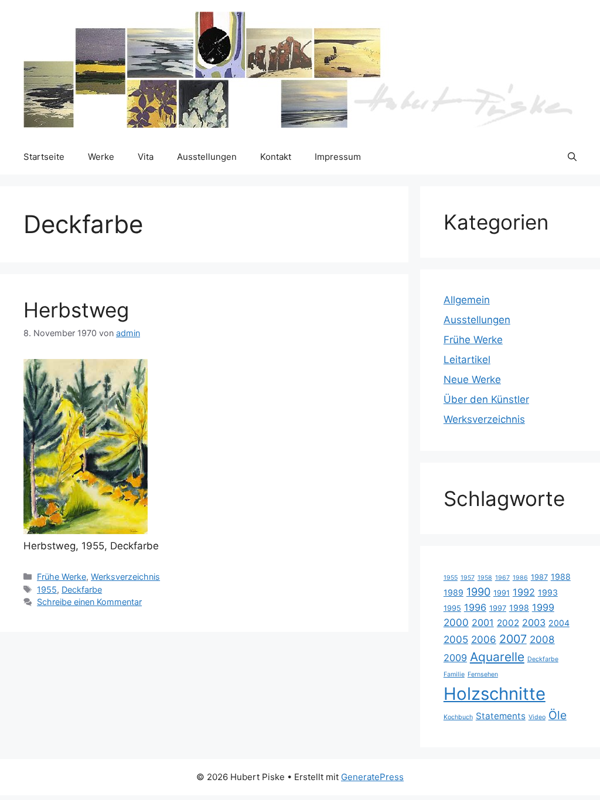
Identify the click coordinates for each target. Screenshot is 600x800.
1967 (502, 578)
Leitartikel (467, 359)
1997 (497, 608)
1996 (475, 607)
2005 (456, 639)
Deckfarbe (82, 589)
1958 (485, 578)
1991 (501, 593)
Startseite (43, 156)
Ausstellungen (207, 156)
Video (537, 717)
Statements (501, 716)
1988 (561, 577)
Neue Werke (472, 379)
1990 (478, 591)
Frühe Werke (61, 577)
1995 (452, 608)
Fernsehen (483, 674)
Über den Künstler (486, 399)
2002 (508, 622)
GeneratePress (372, 776)
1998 (519, 608)
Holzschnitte (495, 693)
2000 (456, 622)
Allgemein (467, 300)
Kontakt (275, 156)
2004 (559, 623)
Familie (454, 674)
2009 (455, 658)
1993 (548, 592)
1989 (453, 592)
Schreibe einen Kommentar (89, 602)
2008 (542, 639)
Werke (101, 156)
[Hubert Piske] (298, 69)
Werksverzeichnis (125, 577)
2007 (513, 639)
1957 (468, 578)
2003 (534, 622)
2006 (483, 639)
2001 (483, 622)
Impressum (338, 156)
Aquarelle (497, 656)
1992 (524, 592)
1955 (47, 589)
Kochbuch (458, 717)
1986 (520, 578)
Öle (557, 715)
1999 (543, 607)
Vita (146, 156)
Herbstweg (76, 310)
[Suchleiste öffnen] (572, 157)
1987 (539, 577)
